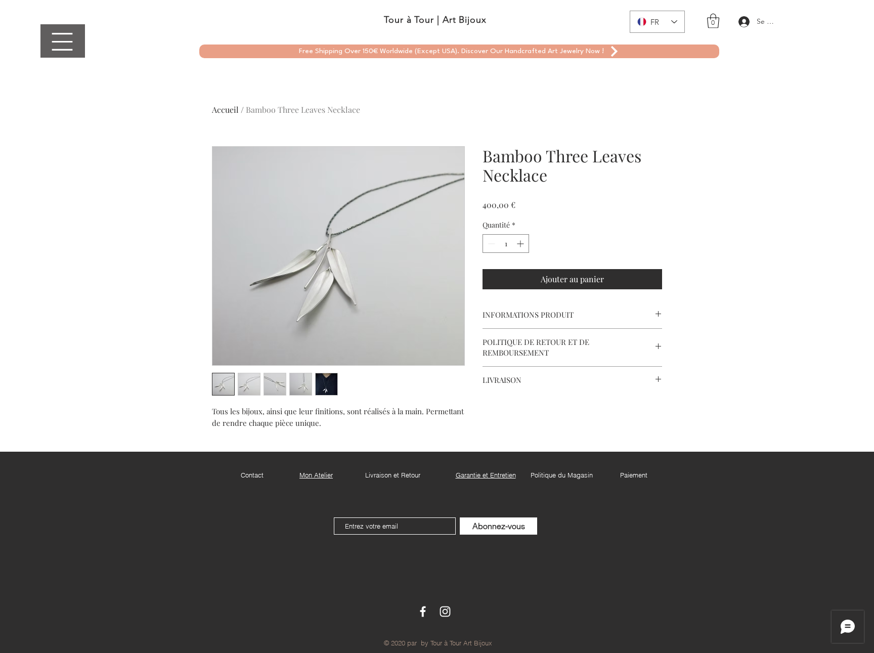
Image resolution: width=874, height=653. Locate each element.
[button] (62, 42)
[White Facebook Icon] (423, 611)
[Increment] (521, 243)
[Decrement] (490, 243)
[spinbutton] (506, 243)
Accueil (225, 109)
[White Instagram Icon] (445, 611)
